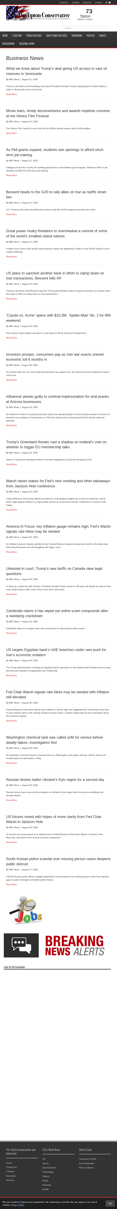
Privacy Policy (17, 1205)
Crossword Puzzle (87, 1159)
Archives (98, 3)
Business (47, 1185)
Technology (48, 1172)
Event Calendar (86, 1163)
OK (110, 1203)
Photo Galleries (86, 1167)
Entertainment (49, 1167)
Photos (90, 35)
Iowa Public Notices (56, 35)
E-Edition (76, 3)
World (45, 1180)
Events (102, 35)
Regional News (26, 43)
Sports (46, 1163)
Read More (11, 94)
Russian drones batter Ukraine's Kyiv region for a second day (55, 780)
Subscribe (87, 3)
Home (5, 35)
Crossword (8, 43)
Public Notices (33, 35)
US (44, 1159)
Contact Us (63, 3)
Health (46, 1189)
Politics (46, 1176)
